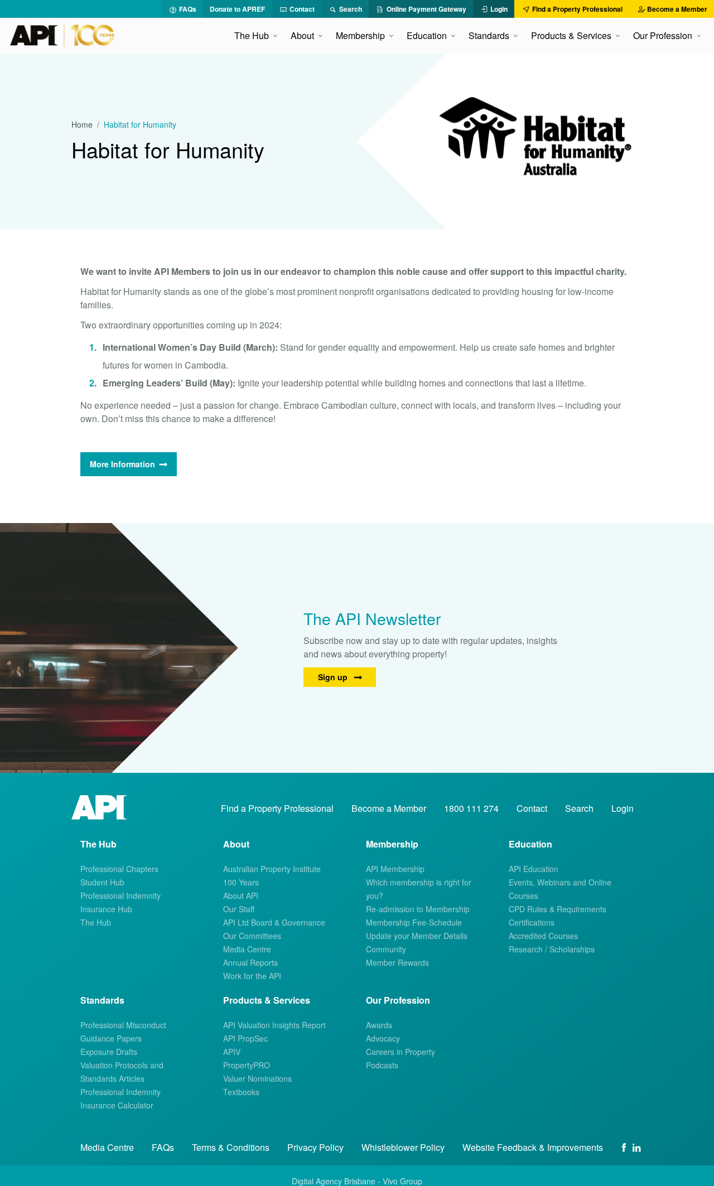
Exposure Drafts (108, 1051)
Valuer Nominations (257, 1078)
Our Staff (238, 908)
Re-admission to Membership (418, 908)
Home (82, 124)
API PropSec (245, 1038)
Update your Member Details (416, 935)
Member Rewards (397, 962)
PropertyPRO (246, 1065)
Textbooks (241, 1091)
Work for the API (252, 975)
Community (386, 949)
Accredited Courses (543, 935)
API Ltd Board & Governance (274, 922)
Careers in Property (400, 1051)
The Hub (95, 922)
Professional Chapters (119, 868)
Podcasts (382, 1065)
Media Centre (247, 949)
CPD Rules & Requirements (557, 908)
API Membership (395, 868)
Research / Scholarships (552, 949)
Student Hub (102, 882)
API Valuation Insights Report (274, 1024)
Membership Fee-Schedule (414, 922)
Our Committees (252, 935)
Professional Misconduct (123, 1024)
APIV (231, 1051)
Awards (379, 1024)
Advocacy (383, 1038)
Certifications (531, 922)
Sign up (334, 676)
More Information (122, 463)
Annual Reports (250, 962)
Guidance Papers (111, 1038)
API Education (533, 868)
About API (240, 895)
